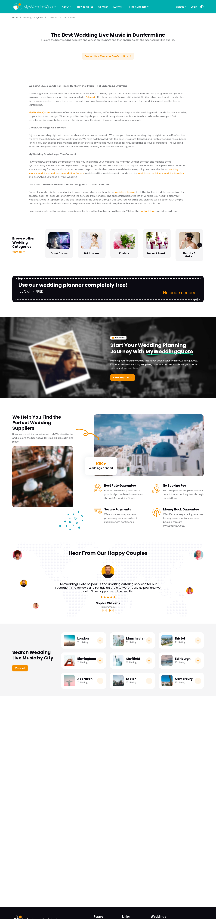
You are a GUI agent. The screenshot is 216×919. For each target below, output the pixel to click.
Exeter (131, 679)
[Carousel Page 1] (103, 610)
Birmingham (86, 659)
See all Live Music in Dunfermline (107, 56)
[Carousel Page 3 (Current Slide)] (110, 610)
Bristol (180, 638)
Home (15, 17)
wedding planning (125, 192)
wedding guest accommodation (56, 173)
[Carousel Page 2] (106, 610)
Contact (103, 6)
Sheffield (133, 659)
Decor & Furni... (157, 253)
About (65, 6)
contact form (147, 211)
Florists (124, 253)
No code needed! (180, 293)
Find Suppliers (137, 6)
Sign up (180, 6)
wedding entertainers (150, 173)
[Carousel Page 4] (113, 610)
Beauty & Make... (189, 254)
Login (194, 6)
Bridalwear (91, 253)
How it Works (85, 6)
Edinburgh (183, 659)
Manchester (135, 638)
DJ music (91, 97)
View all (17, 252)
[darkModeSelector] (202, 7)
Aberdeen (85, 679)
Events (117, 6)
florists (80, 173)
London (83, 638)
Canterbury (184, 679)
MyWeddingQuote (39, 112)
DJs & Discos (59, 253)
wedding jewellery (174, 173)
